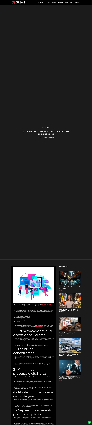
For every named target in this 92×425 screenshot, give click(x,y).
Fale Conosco (77, 2)
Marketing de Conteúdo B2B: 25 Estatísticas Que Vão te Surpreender (69, 287)
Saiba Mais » (60, 290)
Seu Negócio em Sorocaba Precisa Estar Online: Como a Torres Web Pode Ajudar (68, 355)
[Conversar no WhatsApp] (89, 422)
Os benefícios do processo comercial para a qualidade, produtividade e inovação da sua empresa (69, 377)
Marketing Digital (40, 2)
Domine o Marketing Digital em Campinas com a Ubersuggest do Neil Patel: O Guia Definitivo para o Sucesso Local (69, 310)
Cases (66, 2)
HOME (43, 127)
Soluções (54, 2)
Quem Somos (60, 2)
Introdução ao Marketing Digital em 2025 (67, 332)
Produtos (48, 2)
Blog (71, 2)
